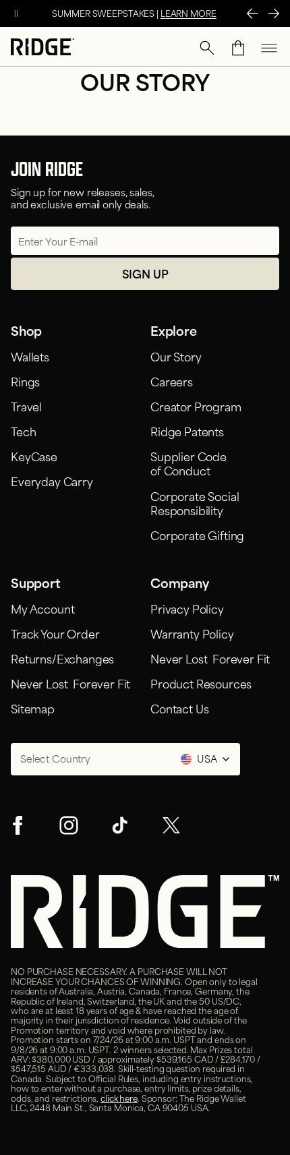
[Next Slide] (273, 13)
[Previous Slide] (252, 13)
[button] (207, 48)
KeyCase (34, 456)
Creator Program (195, 406)
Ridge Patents (187, 431)
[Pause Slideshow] (16, 13)
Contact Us (179, 708)
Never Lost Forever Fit (70, 683)
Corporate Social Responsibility (194, 503)
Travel (26, 406)
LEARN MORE (188, 13)
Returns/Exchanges (62, 658)
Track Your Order (55, 633)
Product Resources (201, 683)
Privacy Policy (187, 608)
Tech (23, 431)
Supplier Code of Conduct (188, 463)
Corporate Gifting (197, 534)
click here (119, 1097)
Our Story (176, 356)
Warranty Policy (192, 633)
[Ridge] (42, 48)
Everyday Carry (52, 481)
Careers (171, 381)
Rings (25, 381)
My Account (42, 608)
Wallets (30, 356)
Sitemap (33, 708)
